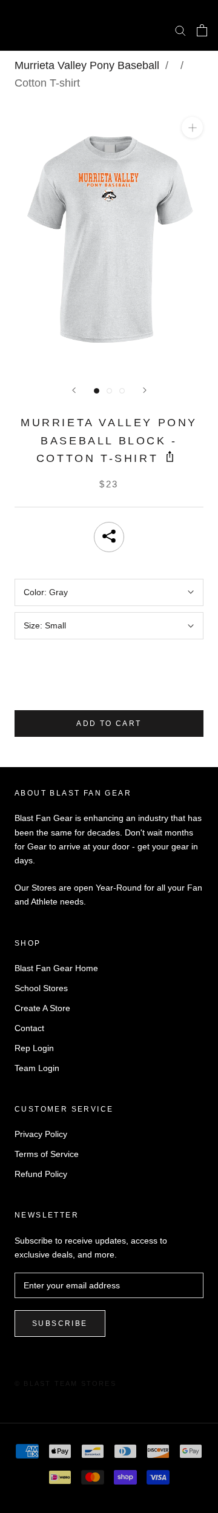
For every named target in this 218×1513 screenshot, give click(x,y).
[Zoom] (192, 127)
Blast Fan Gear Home (56, 968)
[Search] (180, 30)
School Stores (41, 988)
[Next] (145, 390)
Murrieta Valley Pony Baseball (87, 65)
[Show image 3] (122, 391)
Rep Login (34, 1048)
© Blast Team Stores (65, 1383)
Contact (29, 1028)
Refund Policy (41, 1174)
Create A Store (42, 1008)
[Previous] (74, 390)
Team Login (37, 1068)
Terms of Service (47, 1154)
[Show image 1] (96, 391)
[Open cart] (202, 30)
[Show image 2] (109, 391)
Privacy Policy (41, 1134)
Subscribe (60, 1323)
